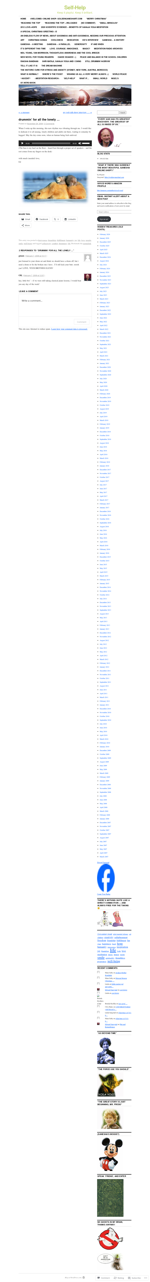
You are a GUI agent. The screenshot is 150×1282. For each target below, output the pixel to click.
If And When (97, 44)
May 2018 (103, 450)
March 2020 (104, 390)
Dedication (73, 40)
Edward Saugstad (103, 863)
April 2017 (103, 496)
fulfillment (61, 240)
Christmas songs (37, 40)
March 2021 (104, 356)
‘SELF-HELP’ (69, 78)
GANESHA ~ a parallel (58, 44)
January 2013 (104, 629)
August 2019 (104, 409)
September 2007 (105, 834)
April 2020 (103, 386)
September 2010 (105, 720)
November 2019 (105, 401)
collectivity (46, 243)
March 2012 (104, 659)
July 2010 (103, 724)
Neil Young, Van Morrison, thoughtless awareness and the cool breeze (60, 52)
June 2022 (103, 318)
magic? (86, 48)
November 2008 (105, 788)
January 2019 (104, 428)
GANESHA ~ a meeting (32, 44)
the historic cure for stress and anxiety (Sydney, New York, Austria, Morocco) (64, 69)
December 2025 (105, 242)
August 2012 (104, 640)
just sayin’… (123, 1003)
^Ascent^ (26, 78)
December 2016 (105, 511)
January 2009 (104, 781)
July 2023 (103, 291)
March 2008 (104, 811)
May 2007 (103, 849)
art (22, 40)
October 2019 (104, 405)
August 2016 (104, 526)
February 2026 (105, 234)
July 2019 (103, 412)
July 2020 (103, 378)
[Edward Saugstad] (106, 891)
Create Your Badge (103, 894)
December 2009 (105, 750)
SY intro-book (28, 82)
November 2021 (105, 337)
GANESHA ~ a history (113, 40)
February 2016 (105, 549)
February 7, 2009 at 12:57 (34, 275)
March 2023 (104, 299)
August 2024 (104, 261)
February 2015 (105, 579)
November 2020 (105, 371)
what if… (84, 78)
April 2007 (103, 853)
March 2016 (104, 545)
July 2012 (103, 644)
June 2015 (103, 564)
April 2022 (103, 325)
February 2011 (105, 701)
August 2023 (104, 287)
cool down (123, 990)
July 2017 (103, 485)
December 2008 (105, 784)
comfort (55, 243)
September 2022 (105, 314)
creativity (108, 937)
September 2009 (105, 758)
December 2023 (105, 276)
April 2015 (103, 572)
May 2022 (103, 321)
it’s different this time (33, 48)
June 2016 (103, 534)
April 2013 (103, 621)
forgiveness (42, 240)
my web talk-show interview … (77, 112)
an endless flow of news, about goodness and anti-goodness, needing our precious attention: (73, 35)
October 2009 (104, 754)
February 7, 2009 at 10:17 (36, 256)
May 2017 (103, 492)
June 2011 (103, 689)
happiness (106, 943)
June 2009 (103, 765)
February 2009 (105, 777)
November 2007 (105, 826)
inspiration (122, 947)
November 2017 (105, 473)
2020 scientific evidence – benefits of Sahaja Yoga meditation (74, 27)
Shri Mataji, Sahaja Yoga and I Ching (61, 61)
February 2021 (105, 359)
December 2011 (105, 670)
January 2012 (104, 667)
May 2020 (103, 382)
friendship (52, 240)
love (83, 240)
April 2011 (103, 693)
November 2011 (105, 674)
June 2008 (103, 799)
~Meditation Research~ (47, 78)
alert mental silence (120, 934)
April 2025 (103, 249)
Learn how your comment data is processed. (69, 329)
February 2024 (105, 268)
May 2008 (103, 803)
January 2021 (104, 363)
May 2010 (103, 731)
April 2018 (103, 454)
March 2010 (104, 739)
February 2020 (105, 393)
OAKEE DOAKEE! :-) (67, 57)
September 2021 (105, 344)
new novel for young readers (37, 57)
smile (21, 243)
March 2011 (104, 697)
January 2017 (104, 507)
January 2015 (104, 583)
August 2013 (104, 614)
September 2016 (105, 522)
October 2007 (104, 830)
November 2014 (105, 591)
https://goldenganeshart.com (114, 177)
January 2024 (104, 272)
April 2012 (103, 655)
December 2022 (105, 310)
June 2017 (103, 488)
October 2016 (104, 519)
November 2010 (105, 712)
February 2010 (105, 743)
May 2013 (103, 617)
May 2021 (103, 348)
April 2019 (103, 416)
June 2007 (103, 845)
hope (120, 943)
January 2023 (104, 306)
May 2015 (103, 568)
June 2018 (103, 447)
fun (128, 940)
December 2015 (105, 557)
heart (114, 944)
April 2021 (103, 352)
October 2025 (104, 245)
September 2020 (105, 374)
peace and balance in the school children (103, 57)
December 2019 (105, 397)
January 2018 (104, 466)
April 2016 (103, 541)
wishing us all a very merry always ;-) (88, 74)
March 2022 (104, 329)
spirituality (110, 958)
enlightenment (120, 937)
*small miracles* (108, 22)
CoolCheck (57, 40)
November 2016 (105, 515)
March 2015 (104, 576)
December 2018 (105, 431)
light (119, 951)
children (100, 937)
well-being (28, 243)
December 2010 (105, 708)
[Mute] (79, 143)
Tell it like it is (29, 65)
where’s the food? (52, 74)
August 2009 (104, 762)
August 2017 (104, 481)
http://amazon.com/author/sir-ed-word (110, 190)
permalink (87, 243)
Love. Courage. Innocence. (64, 48)
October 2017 (104, 477)
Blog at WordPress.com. (73, 1277)
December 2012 (105, 633)
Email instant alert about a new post (113, 197)
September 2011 (105, 682)
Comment (81, 322)
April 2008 (103, 807)
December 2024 (105, 257)
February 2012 (105, 663)
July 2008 (103, 796)
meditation (102, 954)
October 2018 (104, 435)
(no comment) (88, 22)
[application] (55, 143)
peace (116, 954)
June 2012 (103, 648)
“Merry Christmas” (96, 18)
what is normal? (29, 74)
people (88, 240)
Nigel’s (115, 78)
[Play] (22, 143)
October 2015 (104, 560)
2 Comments (49, 123)
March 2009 (104, 773)
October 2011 (104, 678)
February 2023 (105, 302)
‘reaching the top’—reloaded (61, 22)
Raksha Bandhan (29, 61)
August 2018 (104, 443)
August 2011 (104, 686)
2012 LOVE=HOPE (29, 27)
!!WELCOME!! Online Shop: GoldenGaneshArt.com (56, 18)
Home (23, 18)
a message (24, 112)
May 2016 (103, 538)
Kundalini (105, 951)
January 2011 (104, 705)
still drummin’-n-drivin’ (97, 61)
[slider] (86, 143)
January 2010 (104, 746)
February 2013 (105, 625)
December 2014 (105, 587)
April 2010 (103, 735)
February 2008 (105, 815)
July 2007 (103, 841)
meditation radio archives (108, 48)
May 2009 (103, 769)
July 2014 (103, 598)
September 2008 (105, 792)
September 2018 (105, 439)
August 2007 (104, 837)
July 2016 (103, 530)
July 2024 (103, 264)
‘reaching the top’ (31, 22)
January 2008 (104, 818)
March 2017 (104, 500)
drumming (63, 243)
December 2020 (105, 367)
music (110, 954)
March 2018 (104, 458)
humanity (70, 240)
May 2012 (103, 651)
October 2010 (104, 716)
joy (76, 240)
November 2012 (105, 636)
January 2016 (104, 553)
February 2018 (105, 462)
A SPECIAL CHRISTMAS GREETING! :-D (39, 31)
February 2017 (105, 503)
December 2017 (105, 469)
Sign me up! (104, 219)
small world (100, 78)
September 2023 (105, 283)
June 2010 (103, 727)
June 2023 (103, 295)
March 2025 (104, 253)
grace (99, 944)
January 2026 (104, 238)
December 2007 (105, 822)
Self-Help (75, 7)
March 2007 (104, 856)
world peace (119, 74)
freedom (101, 940)
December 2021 (105, 333)
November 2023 (105, 280)
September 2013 (105, 610)
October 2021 (104, 340)
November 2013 (105, 606)
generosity (80, 44)
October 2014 (104, 595)
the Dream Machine (51, 65)
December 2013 (105, 602)
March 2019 (104, 420)
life (79, 240)
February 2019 (105, 424)
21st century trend (104, 934)
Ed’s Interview (90, 40)
